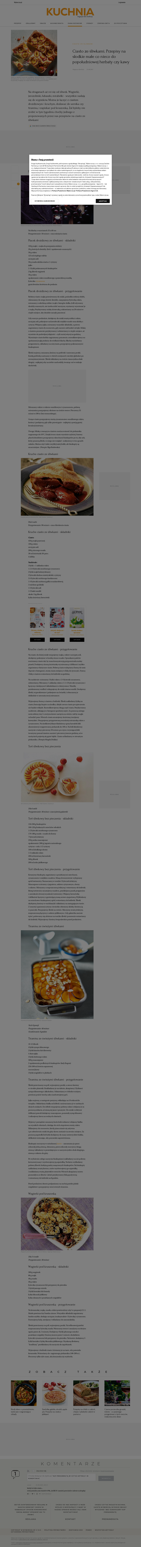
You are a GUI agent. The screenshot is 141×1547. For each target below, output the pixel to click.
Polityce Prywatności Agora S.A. (87, 191)
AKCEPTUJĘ (103, 201)
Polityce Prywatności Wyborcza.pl (63, 191)
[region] (70, 180)
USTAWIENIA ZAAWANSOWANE (45, 201)
